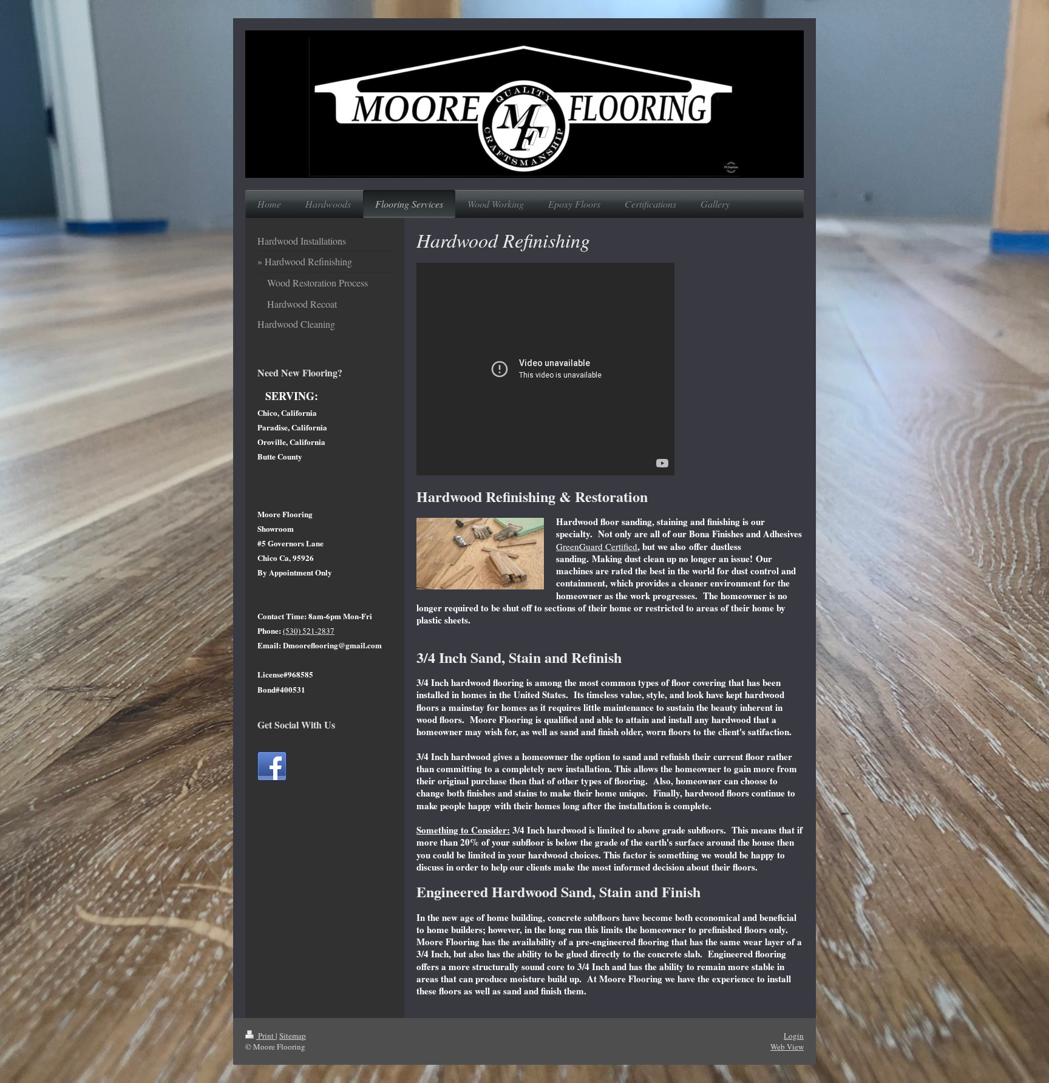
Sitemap (292, 1035)
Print (266, 1035)
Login (794, 1035)
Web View (787, 1046)
